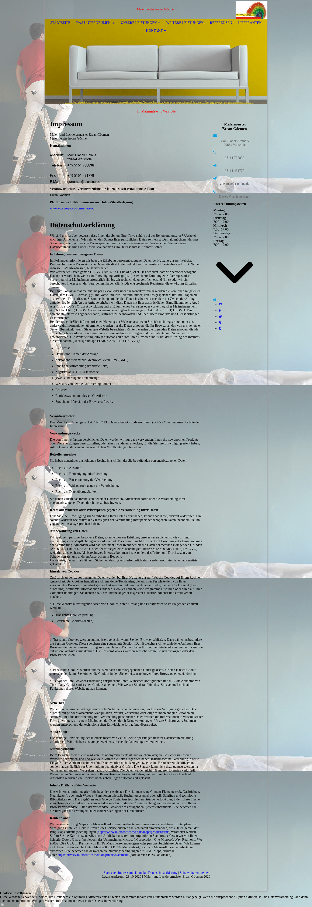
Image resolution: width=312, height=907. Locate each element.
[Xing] (220, 322)
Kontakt (154, 30)
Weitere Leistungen (185, 22)
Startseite (60, 22)
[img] (251, 9)
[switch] (2, 905)
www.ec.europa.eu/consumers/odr (73, 208)
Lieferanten (250, 22)
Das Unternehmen (93, 22)
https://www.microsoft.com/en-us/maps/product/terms (133, 832)
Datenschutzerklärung (163, 872)
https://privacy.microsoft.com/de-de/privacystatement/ (93, 855)
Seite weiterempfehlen (194, 872)
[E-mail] (220, 304)
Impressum (126, 872)
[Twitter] (220, 316)
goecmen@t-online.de (234, 183)
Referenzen (221, 22)
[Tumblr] (220, 328)
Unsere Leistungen (139, 22)
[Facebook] (220, 310)
